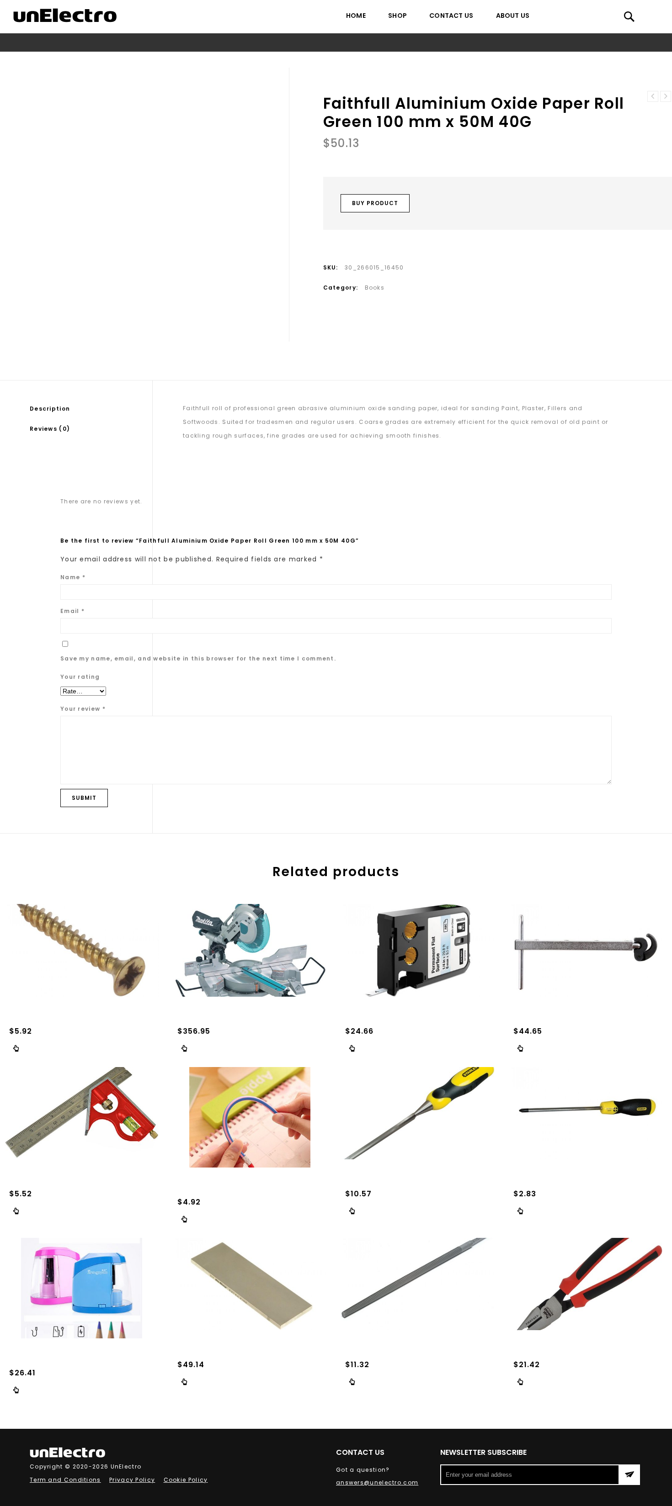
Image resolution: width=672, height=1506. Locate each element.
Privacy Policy (132, 1480)
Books (255, 59)
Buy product (375, 203)
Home (356, 15)
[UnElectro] (65, 15)
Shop (397, 15)
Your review (83, 709)
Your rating (80, 677)
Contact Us (451, 15)
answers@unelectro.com (377, 1482)
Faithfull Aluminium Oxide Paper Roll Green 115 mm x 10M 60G (652, 96)
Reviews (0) (50, 429)
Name (72, 577)
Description (50, 408)
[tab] (91, 409)
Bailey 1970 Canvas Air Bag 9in (665, 96)
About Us (513, 15)
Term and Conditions (65, 1480)
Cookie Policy (186, 1480)
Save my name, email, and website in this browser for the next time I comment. (198, 658)
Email (72, 611)
